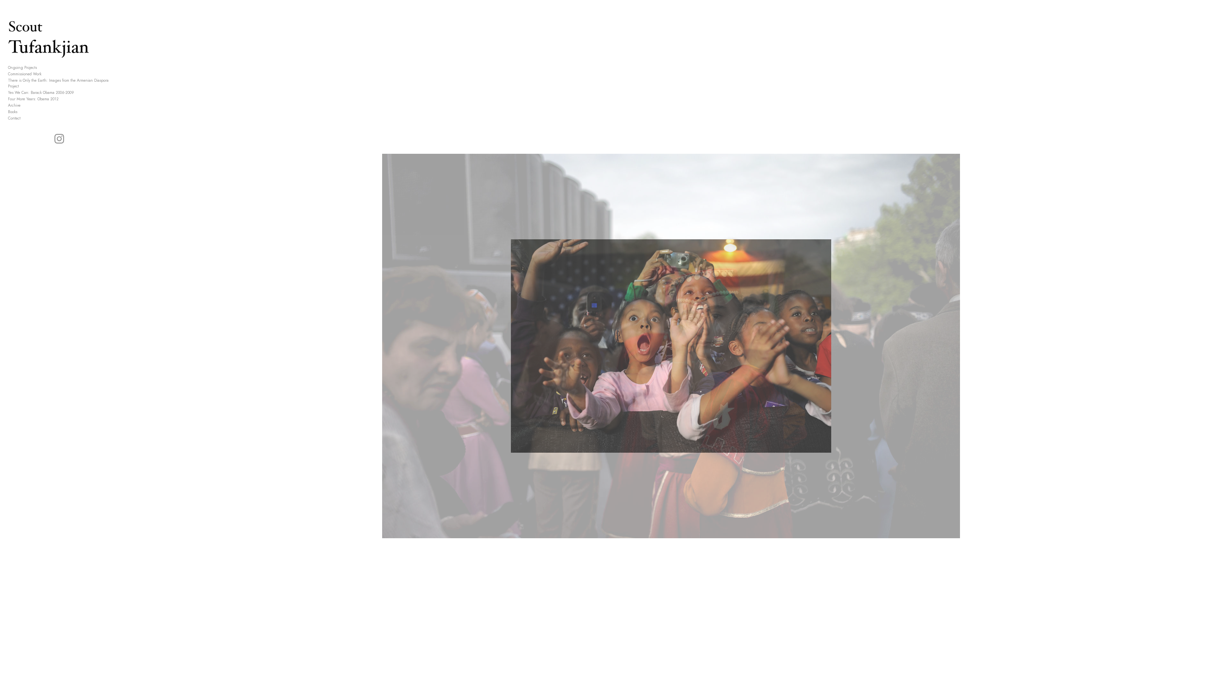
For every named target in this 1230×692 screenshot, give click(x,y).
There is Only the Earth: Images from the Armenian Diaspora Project (58, 83)
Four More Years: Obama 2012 (33, 99)
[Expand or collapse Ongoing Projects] (41, 67)
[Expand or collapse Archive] (25, 105)
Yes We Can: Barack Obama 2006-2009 (41, 92)
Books (12, 112)
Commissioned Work (24, 74)
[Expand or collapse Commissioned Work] (46, 74)
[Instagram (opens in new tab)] (59, 139)
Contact (14, 118)
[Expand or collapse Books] (22, 111)
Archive (14, 105)
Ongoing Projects (22, 67)
